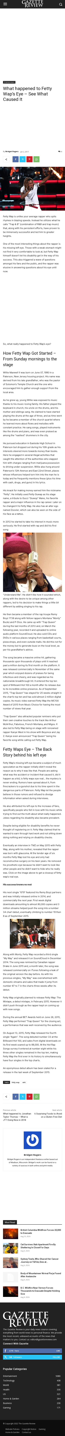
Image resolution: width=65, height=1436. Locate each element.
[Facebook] (16, 159)
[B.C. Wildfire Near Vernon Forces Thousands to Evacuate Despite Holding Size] (10, 1291)
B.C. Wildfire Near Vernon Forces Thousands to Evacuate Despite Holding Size (40, 1291)
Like (58, 1351)
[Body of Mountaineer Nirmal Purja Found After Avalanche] (10, 1277)
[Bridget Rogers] (32, 1140)
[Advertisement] (32, 42)
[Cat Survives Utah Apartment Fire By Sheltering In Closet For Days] (10, 1248)
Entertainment (9, 82)
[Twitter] (23, 159)
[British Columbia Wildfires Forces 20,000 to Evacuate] (10, 1234)
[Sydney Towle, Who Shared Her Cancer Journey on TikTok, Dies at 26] (10, 1262)
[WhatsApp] (36, 159)
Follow (56, 1357)
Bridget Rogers (11, 151)
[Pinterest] (29, 159)
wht (24, 1082)
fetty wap (16, 1082)
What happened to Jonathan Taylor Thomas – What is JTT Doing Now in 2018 (17, 1116)
